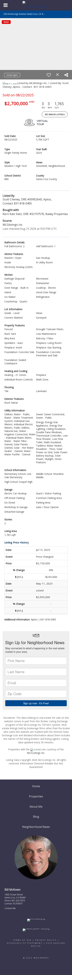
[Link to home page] (36, 5)
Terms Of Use (22, 940)
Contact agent (12, 75)
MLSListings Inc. (36, 753)
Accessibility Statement (24, 943)
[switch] (48, 75)
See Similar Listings (55, 114)
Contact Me (10, 908)
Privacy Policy (45, 940)
